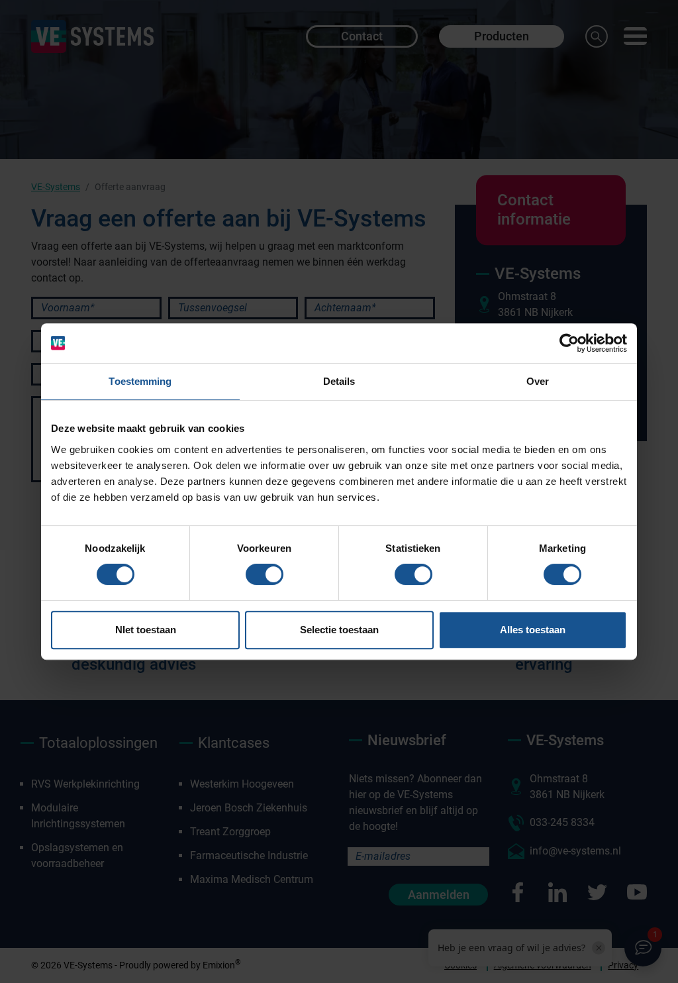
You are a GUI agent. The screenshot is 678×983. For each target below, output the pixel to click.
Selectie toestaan (339, 629)
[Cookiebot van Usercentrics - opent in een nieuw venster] (569, 343)
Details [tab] (339, 381)
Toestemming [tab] (140, 381)
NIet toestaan (145, 629)
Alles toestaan (532, 629)
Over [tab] (537, 381)
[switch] (264, 574)
